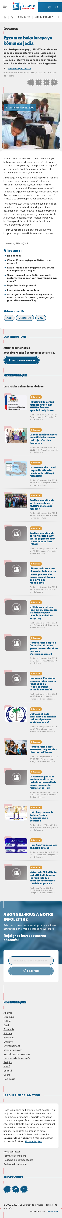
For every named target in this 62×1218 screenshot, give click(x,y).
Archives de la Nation (15, 1164)
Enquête (8, 1041)
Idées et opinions (12, 1050)
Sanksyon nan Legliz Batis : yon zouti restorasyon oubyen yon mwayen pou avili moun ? (32, 278)
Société (7, 1070)
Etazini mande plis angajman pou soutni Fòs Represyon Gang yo (30, 269)
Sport (6, 1074)
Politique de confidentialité (18, 1160)
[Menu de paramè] (49, 7)
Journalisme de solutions (16, 1054)
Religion (7, 1062)
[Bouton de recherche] (56, 7)
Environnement (11, 1045)
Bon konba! (14, 255)
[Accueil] (5, 17)
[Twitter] (15, 1189)
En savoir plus (33, 1141)
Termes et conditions (14, 1155)
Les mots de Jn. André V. (16, 1058)
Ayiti (9, 317)
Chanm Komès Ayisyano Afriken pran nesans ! (29, 262)
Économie (8, 1029)
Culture (7, 1021)
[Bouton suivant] (59, 16)
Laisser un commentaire (23, 360)
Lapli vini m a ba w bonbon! (23, 290)
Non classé (9, 1079)
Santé (6, 1066)
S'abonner (33, 971)
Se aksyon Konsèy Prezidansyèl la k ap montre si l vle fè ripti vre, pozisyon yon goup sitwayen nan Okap (30, 297)
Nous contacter (11, 1151)
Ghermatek (52, 1211)
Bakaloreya (25, 317)
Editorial (7, 1033)
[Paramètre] (4, 4)
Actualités (24, 17)
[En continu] (12, 17)
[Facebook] (7, 1189)
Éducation (10, 28)
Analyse (7, 1012)
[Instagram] (24, 1189)
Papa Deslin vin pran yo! (21, 285)
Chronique (8, 1017)
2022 (40, 317)
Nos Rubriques (43, 17)
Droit (6, 1025)
